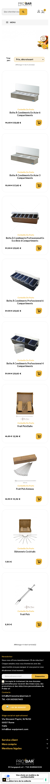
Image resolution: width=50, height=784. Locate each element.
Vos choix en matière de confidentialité (27, 776)
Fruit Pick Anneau (25, 489)
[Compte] (38, 12)
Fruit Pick (25, 614)
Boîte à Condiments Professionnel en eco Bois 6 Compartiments (25, 239)
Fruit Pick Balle (25, 426)
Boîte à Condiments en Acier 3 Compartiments (25, 176)
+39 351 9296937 (18, 707)
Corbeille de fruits (25, 110)
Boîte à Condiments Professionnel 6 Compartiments (25, 302)
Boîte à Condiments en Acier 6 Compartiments (25, 114)
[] (39, 123)
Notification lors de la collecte (17, 781)
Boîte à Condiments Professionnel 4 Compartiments (25, 364)
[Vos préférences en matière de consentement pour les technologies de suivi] (45, 779)
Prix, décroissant (30, 59)
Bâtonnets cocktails (24, 551)
